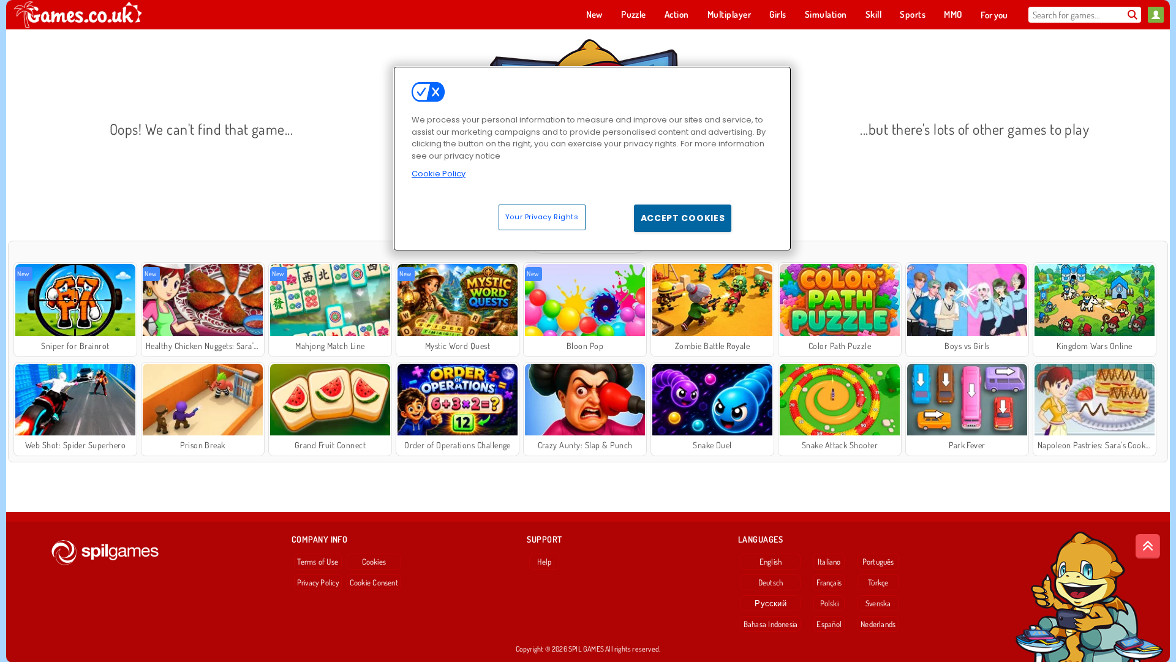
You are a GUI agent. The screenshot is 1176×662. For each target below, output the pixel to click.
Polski (829, 603)
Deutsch (770, 582)
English (771, 561)
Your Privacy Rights (542, 217)
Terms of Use (317, 561)
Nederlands (878, 624)
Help (544, 561)
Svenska (878, 603)
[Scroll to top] (1148, 546)
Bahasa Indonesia (771, 624)
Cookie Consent (374, 582)
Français (829, 582)
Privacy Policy (318, 582)
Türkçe (878, 582)
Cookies (374, 561)
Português (878, 561)
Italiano (829, 561)
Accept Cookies (683, 218)
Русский (770, 603)
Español (829, 624)
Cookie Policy (439, 173)
